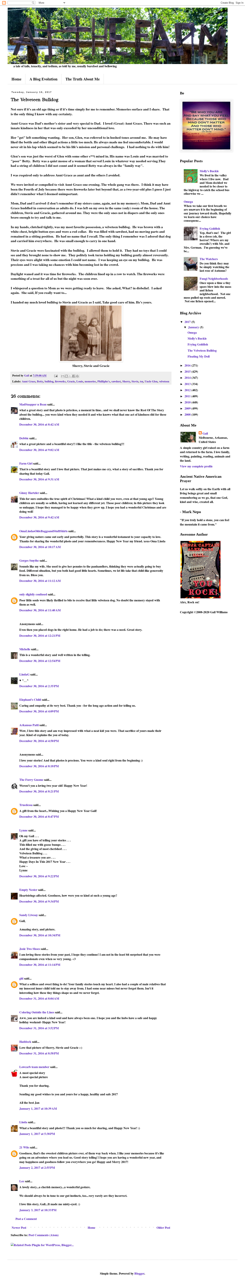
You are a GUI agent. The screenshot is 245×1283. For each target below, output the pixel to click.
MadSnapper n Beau (33, 404)
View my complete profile (196, 466)
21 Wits (24, 1147)
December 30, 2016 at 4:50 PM (39, 741)
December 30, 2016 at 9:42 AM (39, 517)
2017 (188, 322)
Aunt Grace (28, 381)
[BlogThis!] (66, 376)
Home (16, 79)
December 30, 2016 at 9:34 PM (39, 901)
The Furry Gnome (31, 779)
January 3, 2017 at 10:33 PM (37, 1210)
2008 (188, 414)
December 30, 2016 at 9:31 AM (39, 479)
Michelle (24, 649)
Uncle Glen (151, 381)
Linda (23, 1122)
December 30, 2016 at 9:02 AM (39, 450)
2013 (188, 384)
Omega (188, 201)
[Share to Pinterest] (77, 376)
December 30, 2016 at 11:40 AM (40, 610)
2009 (188, 408)
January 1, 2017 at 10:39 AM (38, 1108)
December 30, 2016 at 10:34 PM (39, 935)
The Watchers (209, 259)
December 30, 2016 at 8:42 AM (39, 424)
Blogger (139, 1273)
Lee (21, 1181)
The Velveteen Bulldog (202, 350)
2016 (188, 365)
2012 (188, 390)
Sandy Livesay (28, 915)
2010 (188, 402)
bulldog (49, 381)
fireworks (60, 381)
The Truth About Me (82, 79)
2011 (188, 396)
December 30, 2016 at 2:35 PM (39, 686)
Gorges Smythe (29, 560)
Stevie (134, 381)
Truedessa (26, 805)
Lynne (23, 830)
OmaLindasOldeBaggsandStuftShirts (43, 531)
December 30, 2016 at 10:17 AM (40, 547)
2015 (188, 371)
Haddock (25, 1041)
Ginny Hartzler (29, 493)
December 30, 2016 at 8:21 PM (39, 791)
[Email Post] (55, 375)
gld (21, 978)
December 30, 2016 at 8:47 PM (39, 816)
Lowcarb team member (34, 1067)
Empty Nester (28, 889)
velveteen (164, 381)
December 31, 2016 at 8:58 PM (39, 1053)
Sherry (126, 381)
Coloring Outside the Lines (36, 1012)
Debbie (24, 438)
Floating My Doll (199, 356)
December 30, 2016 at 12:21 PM (39, 635)
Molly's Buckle (209, 171)
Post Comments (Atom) (44, 1235)
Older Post (163, 1227)
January (194, 327)
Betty (40, 381)
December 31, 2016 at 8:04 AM (39, 998)
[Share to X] (70, 376)
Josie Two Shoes (29, 948)
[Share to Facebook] (74, 376)
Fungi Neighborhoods (214, 278)
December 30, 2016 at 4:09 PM (39, 711)
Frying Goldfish (210, 228)
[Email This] (63, 376)
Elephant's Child (30, 699)
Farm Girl (25, 463)
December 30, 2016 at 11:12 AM (40, 580)
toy (141, 381)
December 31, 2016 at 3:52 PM (39, 1028)
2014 (188, 377)
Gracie (71, 381)
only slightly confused (33, 594)
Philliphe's (103, 381)
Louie (79, 381)
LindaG (24, 674)
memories (90, 381)
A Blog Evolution (43, 79)
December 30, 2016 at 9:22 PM (39, 876)
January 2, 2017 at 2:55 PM (37, 1167)
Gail (205, 433)
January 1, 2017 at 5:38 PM (37, 1133)
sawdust (116, 381)
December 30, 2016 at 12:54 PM (39, 661)
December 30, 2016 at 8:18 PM (39, 766)
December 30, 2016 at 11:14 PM (39, 964)
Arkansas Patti (29, 725)
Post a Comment (26, 1218)
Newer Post (19, 1227)
